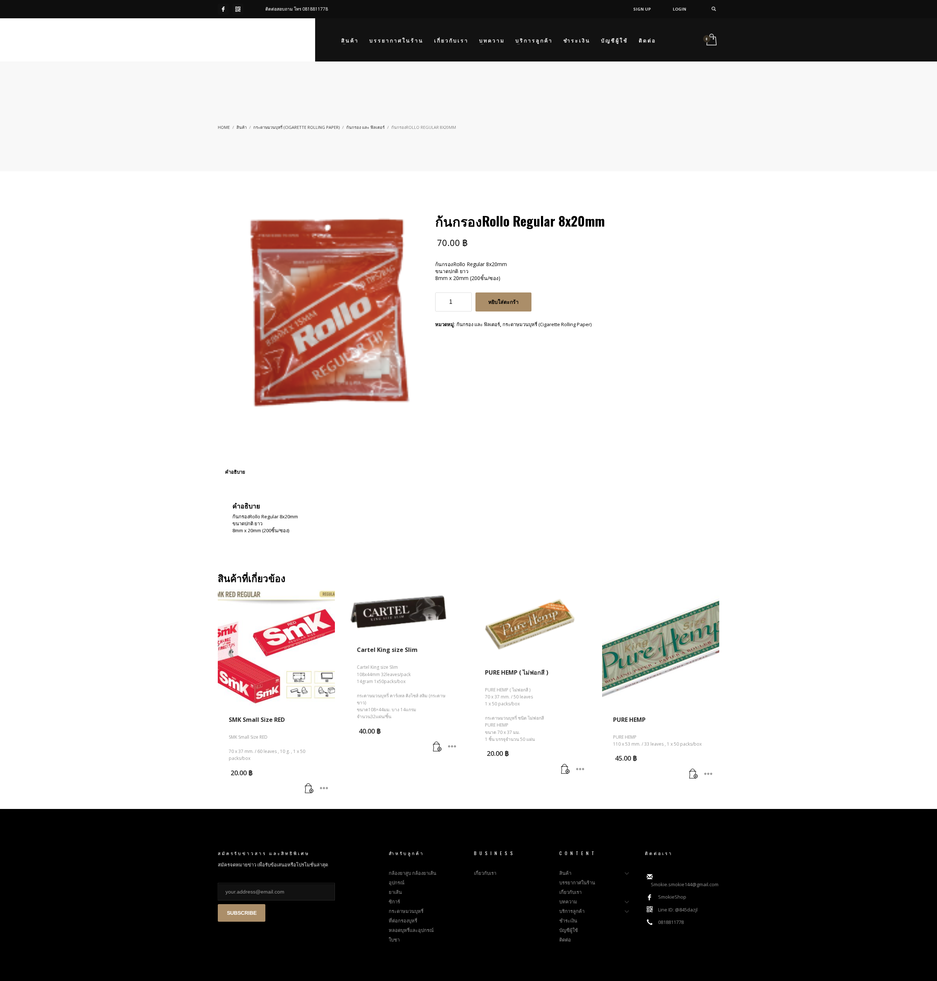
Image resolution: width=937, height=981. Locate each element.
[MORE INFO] (324, 789)
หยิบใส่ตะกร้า (503, 302)
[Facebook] (223, 9)
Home (224, 127)
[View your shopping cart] (711, 40)
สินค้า (241, 127)
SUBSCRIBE (242, 913)
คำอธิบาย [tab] (235, 472)
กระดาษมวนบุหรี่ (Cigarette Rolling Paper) (296, 127)
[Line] (237, 9)
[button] (309, 789)
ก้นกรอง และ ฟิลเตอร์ (365, 127)
